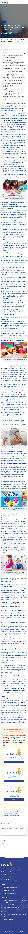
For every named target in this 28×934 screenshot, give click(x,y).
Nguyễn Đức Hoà (7, 33)
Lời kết (4, 99)
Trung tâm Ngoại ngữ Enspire (11, 110)
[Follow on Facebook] (1, 880)
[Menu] (26, 2)
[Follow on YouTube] (8, 880)
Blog (4, 21)
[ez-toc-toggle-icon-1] (23, 53)
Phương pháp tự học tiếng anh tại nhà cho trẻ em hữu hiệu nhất (13, 59)
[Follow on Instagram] (4, 880)
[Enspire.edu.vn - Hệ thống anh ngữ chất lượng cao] (5, 2)
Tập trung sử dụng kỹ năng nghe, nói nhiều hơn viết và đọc (15, 93)
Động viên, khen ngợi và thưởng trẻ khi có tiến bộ (14, 97)
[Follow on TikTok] (6, 880)
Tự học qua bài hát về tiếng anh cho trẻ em (16, 75)
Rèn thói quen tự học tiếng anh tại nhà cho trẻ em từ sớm (15, 66)
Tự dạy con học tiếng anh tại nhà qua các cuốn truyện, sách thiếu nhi (15, 73)
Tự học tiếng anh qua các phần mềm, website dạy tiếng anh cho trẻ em (13, 81)
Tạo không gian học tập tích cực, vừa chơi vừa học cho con (15, 69)
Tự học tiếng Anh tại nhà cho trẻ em (11, 815)
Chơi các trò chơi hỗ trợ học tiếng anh (14, 71)
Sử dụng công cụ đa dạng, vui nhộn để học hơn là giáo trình (15, 90)
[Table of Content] (24, 53)
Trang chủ (3, 39)
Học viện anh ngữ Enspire (13, 811)
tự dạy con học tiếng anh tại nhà (10, 813)
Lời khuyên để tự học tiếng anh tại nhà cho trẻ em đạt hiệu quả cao (14, 84)
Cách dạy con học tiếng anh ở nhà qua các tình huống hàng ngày (15, 78)
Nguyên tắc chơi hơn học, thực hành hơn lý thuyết (15, 87)
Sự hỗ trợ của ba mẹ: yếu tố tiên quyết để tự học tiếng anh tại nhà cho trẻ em (13, 56)
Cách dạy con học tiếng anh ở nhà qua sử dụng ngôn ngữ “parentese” (14, 63)
